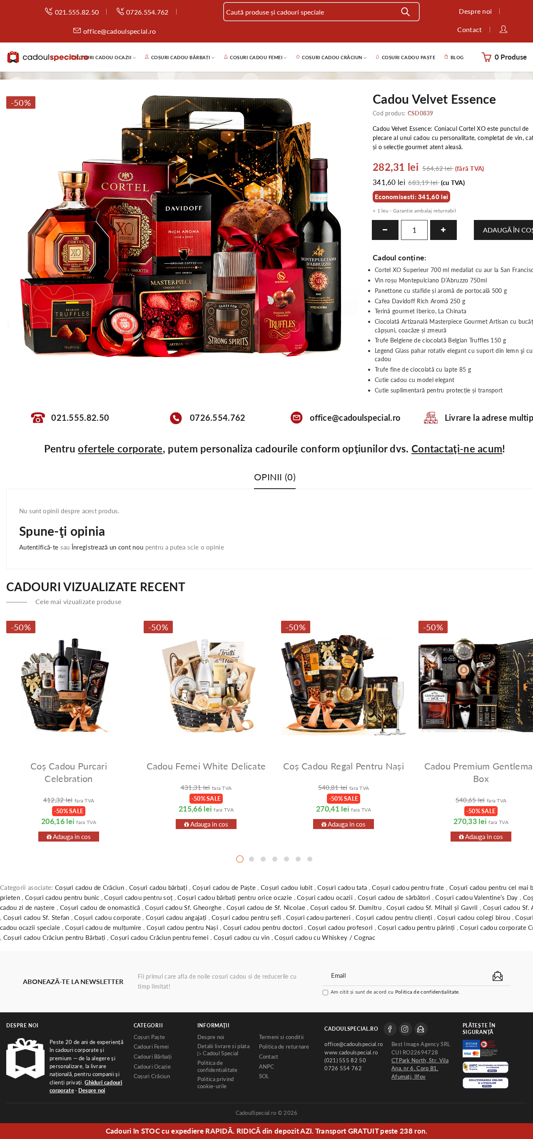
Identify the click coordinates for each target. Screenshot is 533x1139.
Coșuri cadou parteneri (319, 917)
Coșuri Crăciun (152, 1076)
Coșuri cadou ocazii (325, 897)
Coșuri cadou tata (343, 887)
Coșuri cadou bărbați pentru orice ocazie (235, 897)
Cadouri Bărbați (153, 1057)
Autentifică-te (38, 547)
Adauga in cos (71, 836)
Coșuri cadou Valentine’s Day (477, 897)
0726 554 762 (343, 1068)
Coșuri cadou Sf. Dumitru (347, 907)
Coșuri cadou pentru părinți (417, 927)
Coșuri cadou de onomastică (101, 907)
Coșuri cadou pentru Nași (183, 927)
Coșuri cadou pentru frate (409, 887)
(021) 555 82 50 (345, 1060)
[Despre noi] (25, 1058)
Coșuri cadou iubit (287, 887)
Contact (269, 1057)
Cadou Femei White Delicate (206, 766)
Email (421, 1029)
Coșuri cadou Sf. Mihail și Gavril (433, 907)
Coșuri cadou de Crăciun (90, 887)
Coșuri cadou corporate (108, 917)
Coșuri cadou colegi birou (474, 917)
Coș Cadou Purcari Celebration (68, 772)
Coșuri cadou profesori (341, 927)
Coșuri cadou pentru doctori (263, 927)
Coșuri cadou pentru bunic (63, 897)
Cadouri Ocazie (152, 1067)
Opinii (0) (275, 476)
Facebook (390, 1029)
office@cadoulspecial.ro (353, 1044)
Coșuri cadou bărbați (159, 887)
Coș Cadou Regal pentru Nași (343, 766)
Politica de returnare (284, 1047)
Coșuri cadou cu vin (242, 937)
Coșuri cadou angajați (177, 917)
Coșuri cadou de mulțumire (104, 927)
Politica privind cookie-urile (215, 1082)
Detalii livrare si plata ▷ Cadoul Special (223, 1050)
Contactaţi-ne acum (456, 448)
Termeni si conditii (281, 1037)
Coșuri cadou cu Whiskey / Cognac (324, 937)
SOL (264, 1076)
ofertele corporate (120, 448)
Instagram (405, 1029)
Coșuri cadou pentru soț (139, 897)
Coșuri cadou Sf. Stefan (37, 917)
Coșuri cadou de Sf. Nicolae (267, 907)
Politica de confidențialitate (427, 992)
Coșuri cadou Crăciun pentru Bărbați (55, 937)
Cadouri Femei (151, 1047)
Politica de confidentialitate (217, 1066)
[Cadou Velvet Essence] (183, 225)
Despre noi (22, 1025)
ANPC (266, 1067)
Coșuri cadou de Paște (225, 887)
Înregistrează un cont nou (108, 547)
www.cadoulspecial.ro (351, 1052)
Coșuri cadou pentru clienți (395, 917)
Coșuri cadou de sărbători (395, 897)
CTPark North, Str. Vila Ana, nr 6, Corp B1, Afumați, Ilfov (419, 1068)
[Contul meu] (504, 30)
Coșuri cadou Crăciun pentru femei (160, 937)
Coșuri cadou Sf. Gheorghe (184, 907)
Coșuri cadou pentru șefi (247, 917)
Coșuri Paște (149, 1037)
